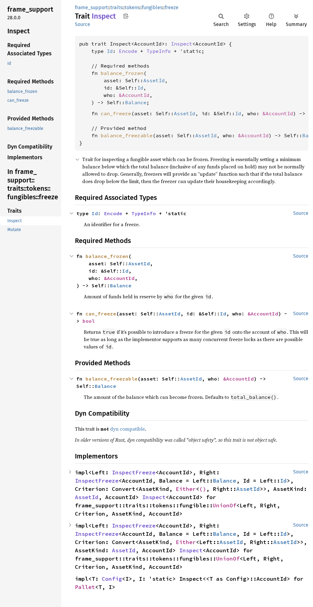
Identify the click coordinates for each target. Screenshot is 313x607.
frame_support (91, 7)
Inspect (181, 44)
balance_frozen (122, 73)
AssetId (154, 80)
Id (110, 51)
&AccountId (134, 95)
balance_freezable (127, 135)
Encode (128, 51)
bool (89, 321)
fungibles (152, 7)
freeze (172, 7)
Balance (135, 102)
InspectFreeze (134, 472)
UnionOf (224, 505)
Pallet (85, 586)
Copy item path (126, 16)
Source (82, 24)
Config (112, 578)
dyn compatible (127, 428)
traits (116, 7)
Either (186, 488)
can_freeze (116, 113)
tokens (132, 7)
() (202, 488)
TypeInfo (158, 51)
